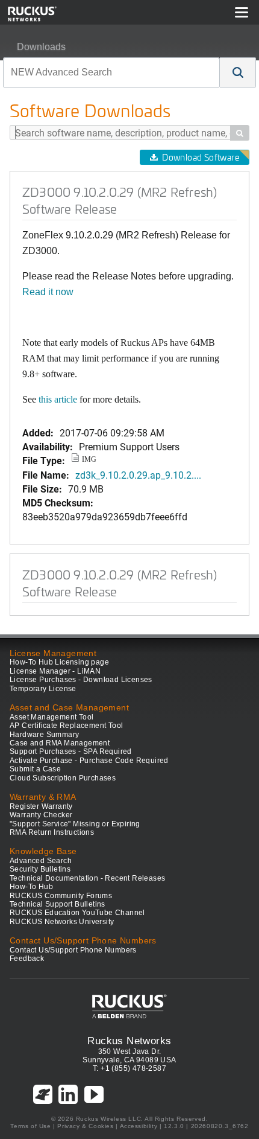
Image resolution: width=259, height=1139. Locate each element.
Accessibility (139, 1126)
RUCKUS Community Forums (61, 896)
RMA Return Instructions (52, 832)
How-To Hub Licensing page (59, 662)
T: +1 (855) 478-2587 (129, 1068)
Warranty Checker (41, 815)
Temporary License (43, 688)
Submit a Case (35, 769)
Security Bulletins (40, 869)
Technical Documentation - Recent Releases (87, 878)
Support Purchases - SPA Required (71, 751)
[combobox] (111, 72)
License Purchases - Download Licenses (81, 679)
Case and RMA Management (60, 743)
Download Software (200, 157)
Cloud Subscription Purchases (63, 778)
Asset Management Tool (51, 717)
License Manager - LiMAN (55, 671)
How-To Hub (31, 886)
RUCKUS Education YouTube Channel (77, 912)
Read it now (47, 292)
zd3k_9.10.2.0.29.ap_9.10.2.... (138, 474)
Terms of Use (30, 1126)
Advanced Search (41, 861)
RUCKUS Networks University (62, 921)
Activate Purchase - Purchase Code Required (89, 760)
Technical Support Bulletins (57, 904)
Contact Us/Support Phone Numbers (73, 950)
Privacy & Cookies (85, 1126)
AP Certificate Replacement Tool (66, 725)
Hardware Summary (44, 734)
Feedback (27, 958)
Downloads (41, 47)
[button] (238, 72)
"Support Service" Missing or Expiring (75, 824)
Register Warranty (41, 806)
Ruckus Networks (129, 1040)
